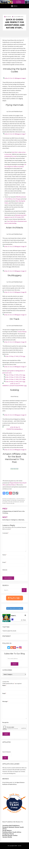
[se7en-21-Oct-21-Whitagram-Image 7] (14, 133)
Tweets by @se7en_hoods (9, 630)
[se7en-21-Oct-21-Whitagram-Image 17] (14, 366)
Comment (5, 533)
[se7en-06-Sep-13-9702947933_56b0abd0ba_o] (14, 428)
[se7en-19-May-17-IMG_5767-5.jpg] (14, 381)
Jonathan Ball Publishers (10, 825)
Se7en (19, 845)
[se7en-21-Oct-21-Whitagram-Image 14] (14, 414)
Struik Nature (10, 503)
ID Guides (5, 501)
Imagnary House (8, 834)
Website (4, 570)
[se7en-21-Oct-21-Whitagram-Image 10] (14, 246)
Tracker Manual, (22, 331)
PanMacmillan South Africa (11, 832)
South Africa (20, 498)
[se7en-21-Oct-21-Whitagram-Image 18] (14, 341)
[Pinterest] (14, 647)
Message (5, 701)
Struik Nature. (12, 484)
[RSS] (11, 647)
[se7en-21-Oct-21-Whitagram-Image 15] (14, 449)
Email (4, 562)
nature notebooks (13, 501)
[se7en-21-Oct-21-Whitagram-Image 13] (14, 314)
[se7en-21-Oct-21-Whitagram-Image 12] (14, 271)
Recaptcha (5, 722)
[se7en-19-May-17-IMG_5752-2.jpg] (14, 374)
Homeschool (12, 498)
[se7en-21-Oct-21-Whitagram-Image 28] (14, 292)
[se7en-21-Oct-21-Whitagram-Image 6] (14, 78)
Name (4, 554)
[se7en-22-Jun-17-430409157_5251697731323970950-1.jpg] (14, 384)
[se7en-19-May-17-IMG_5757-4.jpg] (14, 379)
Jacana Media (7, 837)
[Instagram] (20, 647)
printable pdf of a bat (10, 156)
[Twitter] (8, 647)
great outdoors (12, 500)
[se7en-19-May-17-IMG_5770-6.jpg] (14, 356)
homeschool (21, 500)
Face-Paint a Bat (11, 221)
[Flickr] (17, 647)
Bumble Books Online (9, 835)
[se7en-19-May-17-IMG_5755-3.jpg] (14, 377)
